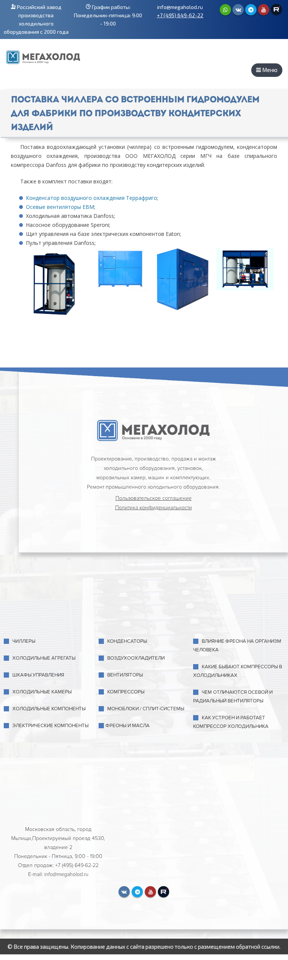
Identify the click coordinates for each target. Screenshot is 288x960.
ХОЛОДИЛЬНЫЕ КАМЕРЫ (42, 692)
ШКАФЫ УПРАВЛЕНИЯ (38, 675)
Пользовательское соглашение (154, 498)
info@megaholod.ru (180, 7)
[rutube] (276, 9)
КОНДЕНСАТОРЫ (127, 641)
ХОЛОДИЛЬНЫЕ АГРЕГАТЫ (43, 658)
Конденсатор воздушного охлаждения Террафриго (91, 197)
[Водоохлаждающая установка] (182, 280)
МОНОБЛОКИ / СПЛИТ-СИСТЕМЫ (145, 709)
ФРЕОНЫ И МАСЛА (127, 726)
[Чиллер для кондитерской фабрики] (56, 286)
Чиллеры (23, 641)
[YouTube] (263, 9)
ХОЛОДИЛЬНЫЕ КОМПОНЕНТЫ (49, 709)
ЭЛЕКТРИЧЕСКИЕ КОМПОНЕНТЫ (50, 726)
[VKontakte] (238, 9)
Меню (269, 69)
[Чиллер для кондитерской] (119, 269)
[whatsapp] (225, 9)
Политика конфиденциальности (153, 507)
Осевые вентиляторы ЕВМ (60, 206)
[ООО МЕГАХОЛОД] (43, 56)
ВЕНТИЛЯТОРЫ (125, 675)
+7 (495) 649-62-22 (180, 15)
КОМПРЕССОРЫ (125, 692)
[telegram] (250, 9)
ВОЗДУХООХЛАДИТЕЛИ (136, 658)
